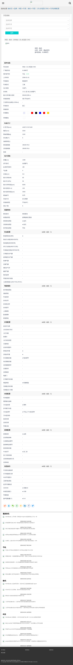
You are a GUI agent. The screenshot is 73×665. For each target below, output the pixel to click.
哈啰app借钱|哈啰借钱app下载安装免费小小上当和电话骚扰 (20, 534)
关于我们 (3, 649)
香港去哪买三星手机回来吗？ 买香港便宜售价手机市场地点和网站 (22, 574)
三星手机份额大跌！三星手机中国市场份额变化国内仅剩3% (20, 601)
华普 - (38, 48)
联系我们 (27, 649)
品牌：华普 (18, 8)
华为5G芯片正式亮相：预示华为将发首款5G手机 (17, 589)
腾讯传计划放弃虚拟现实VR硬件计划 (14, 595)
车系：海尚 (27, 8)
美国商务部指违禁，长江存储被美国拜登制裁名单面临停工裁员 (21, 562)
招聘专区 (51, 649)
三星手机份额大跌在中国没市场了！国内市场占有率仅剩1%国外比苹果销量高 (25, 607)
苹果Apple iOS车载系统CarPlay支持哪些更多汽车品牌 (19, 568)
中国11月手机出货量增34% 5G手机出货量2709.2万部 (19, 550)
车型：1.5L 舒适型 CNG (40, 8)
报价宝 (10, 8)
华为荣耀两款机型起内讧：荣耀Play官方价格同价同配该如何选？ (21, 635)
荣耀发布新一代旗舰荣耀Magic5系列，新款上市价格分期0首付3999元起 (23, 556)
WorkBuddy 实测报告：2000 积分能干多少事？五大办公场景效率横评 (23, 617)
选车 (11, 33)
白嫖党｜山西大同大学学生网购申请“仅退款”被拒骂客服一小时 (21, 540)
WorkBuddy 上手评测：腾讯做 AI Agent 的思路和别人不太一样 (21, 516)
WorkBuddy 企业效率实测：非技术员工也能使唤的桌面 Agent (21, 583)
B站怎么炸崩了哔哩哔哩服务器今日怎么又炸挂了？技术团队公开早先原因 (24, 623)
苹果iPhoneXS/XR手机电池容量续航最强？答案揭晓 (18, 629)
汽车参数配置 (54, 8)
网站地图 (3, 652)
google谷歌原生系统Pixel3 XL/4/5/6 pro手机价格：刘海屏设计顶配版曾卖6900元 (26, 641)
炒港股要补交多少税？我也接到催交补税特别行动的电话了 (20, 522)
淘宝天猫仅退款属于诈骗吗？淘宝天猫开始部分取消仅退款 (20, 528)
